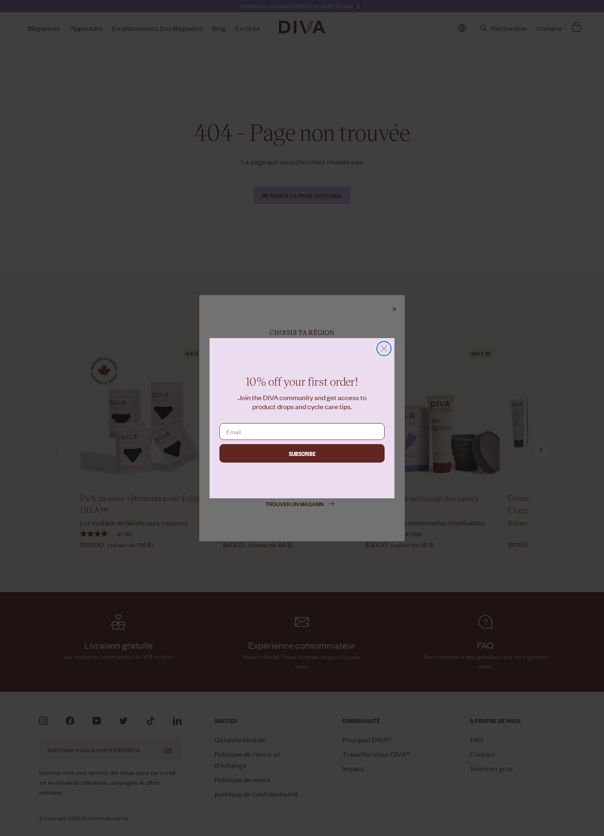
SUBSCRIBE (302, 453)
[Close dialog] (384, 348)
